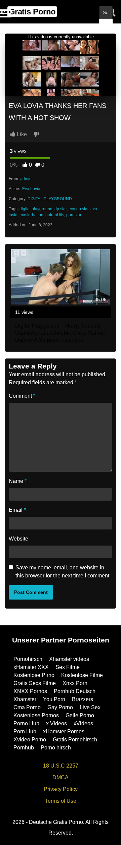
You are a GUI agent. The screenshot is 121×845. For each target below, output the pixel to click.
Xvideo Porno (29, 739)
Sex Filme (67, 667)
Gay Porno (60, 707)
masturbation (31, 215)
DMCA (60, 777)
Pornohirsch (27, 659)
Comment (22, 396)
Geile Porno (80, 715)
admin (26, 178)
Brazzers (82, 699)
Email (17, 510)
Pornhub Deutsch (74, 691)
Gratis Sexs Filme (34, 683)
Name (18, 481)
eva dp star (78, 209)
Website (18, 539)
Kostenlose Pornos (36, 715)
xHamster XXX (31, 667)
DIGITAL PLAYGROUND (50, 198)
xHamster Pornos (63, 731)
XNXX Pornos (30, 691)
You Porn (54, 699)
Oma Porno (27, 707)
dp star (60, 209)
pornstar (73, 215)
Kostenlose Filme (82, 675)
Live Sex (90, 707)
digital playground (35, 209)
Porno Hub (26, 723)
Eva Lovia (31, 188)
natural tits (54, 215)
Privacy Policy (61, 789)
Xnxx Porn (75, 683)
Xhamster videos (69, 659)
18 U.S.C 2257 (60, 766)
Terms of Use (60, 801)
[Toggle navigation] (5, 12)
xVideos (83, 723)
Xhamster (24, 699)
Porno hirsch (56, 747)
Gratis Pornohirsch (75, 739)
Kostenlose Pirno (33, 675)
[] (106, 26)
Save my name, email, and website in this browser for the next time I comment (62, 571)
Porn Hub (24, 731)
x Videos (56, 723)
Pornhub (23, 747)
